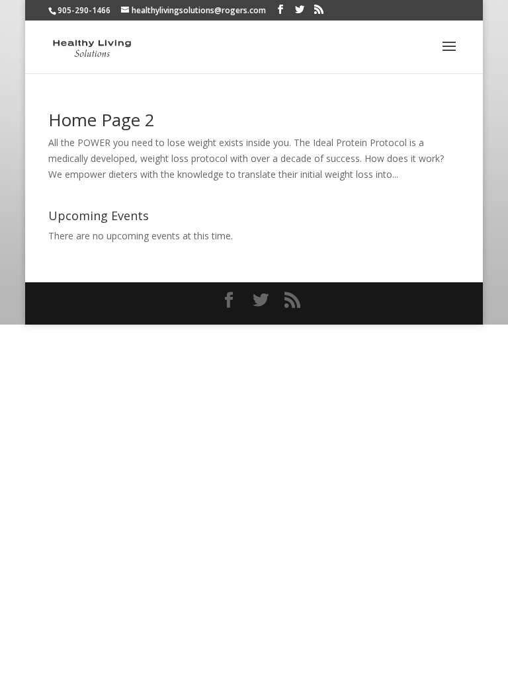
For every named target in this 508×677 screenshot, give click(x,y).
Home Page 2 (101, 120)
